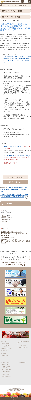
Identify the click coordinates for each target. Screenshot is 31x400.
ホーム (1, 5)
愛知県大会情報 (6, 218)
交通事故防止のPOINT (8, 237)
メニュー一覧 (22, 1)
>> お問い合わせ (21, 362)
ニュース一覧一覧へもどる (15, 177)
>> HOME (4, 341)
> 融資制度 (5, 364)
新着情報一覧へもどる (16, 182)
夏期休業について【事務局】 (10, 239)
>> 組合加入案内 (5, 343)
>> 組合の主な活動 (6, 348)
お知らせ (3, 216)
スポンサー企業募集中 (15, 334)
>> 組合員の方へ (5, 346)
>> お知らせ (4, 355)
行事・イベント (18, 5)
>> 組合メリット (5, 362)
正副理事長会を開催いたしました (11, 232)
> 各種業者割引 (6, 374)
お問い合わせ (29, 1)
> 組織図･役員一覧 (23, 347)
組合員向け (4, 219)
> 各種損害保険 (6, 371)
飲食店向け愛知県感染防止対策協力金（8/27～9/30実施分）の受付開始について (13, 189)
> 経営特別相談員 (7, 376)
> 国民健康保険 (6, 367)
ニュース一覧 (8, 5)
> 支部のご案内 (22, 345)
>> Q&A (3, 353)
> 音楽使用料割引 (7, 369)
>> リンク (4, 350)
